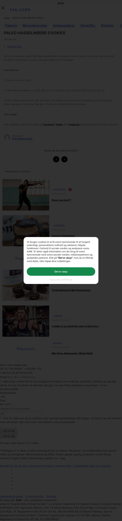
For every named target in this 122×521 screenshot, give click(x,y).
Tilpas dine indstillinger (61, 279)
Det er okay (61, 271)
